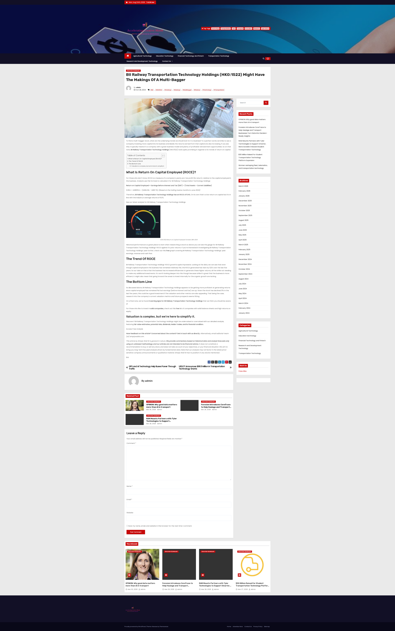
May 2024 (242, 293)
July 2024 (242, 284)
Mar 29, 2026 (206, 410)
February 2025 (244, 249)
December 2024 (245, 259)
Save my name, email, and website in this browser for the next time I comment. (160, 526)
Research (257, 28)
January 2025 (244, 254)
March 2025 (243, 244)
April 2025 (243, 240)
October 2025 (244, 210)
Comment (131, 443)
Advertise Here (238, 627)
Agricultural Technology (142, 56)
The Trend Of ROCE (136, 161)
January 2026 (244, 196)
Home (229, 627)
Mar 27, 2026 (243, 589)
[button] (263, 58)
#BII (152, 90)
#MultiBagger (187, 90)
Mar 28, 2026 (151, 424)
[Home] (127, 56)
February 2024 (244, 308)
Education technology (164, 56)
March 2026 (243, 186)
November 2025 (245, 205)
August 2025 (243, 220)
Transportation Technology (218, 56)
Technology (215, 28)
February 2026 (244, 191)
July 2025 (242, 225)
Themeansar (164, 627)
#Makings (177, 90)
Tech (233, 28)
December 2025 (245, 201)
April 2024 (243, 298)
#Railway (197, 90)
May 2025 (242, 235)
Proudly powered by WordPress (135, 627)
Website (130, 512)
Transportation (225, 28)
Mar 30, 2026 (151, 410)
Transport (240, 28)
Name (130, 486)
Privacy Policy (257, 627)
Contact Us (166, 61)
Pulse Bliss (243, 371)
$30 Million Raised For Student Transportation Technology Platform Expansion (250, 157)
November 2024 (245, 264)
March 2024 (243, 303)
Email (129, 499)
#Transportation (219, 90)
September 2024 (245, 274)
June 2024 (243, 288)
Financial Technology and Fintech (191, 56)
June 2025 (243, 230)
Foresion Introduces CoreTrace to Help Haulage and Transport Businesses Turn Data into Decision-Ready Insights (178, 587)
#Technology (207, 90)
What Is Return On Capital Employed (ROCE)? (145, 159)
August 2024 (244, 279)
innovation (248, 28)
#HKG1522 (159, 90)
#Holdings (167, 90)
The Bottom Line (135, 164)
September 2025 (245, 215)
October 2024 (244, 269)
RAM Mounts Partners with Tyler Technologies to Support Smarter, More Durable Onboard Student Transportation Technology (214, 587)
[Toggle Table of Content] (162, 155)
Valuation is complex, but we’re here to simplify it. (148, 166)
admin (138, 87)
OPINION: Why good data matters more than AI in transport (161, 405)
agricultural (265, 28)
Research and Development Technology (142, 61)
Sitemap (267, 627)
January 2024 (244, 313)
